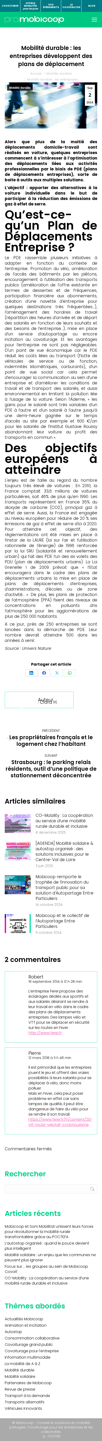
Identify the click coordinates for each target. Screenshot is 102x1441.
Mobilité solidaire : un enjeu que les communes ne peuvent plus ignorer (50, 1257)
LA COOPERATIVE (71, 6)
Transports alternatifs (24, 1402)
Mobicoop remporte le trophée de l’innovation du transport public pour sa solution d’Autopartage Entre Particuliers (64, 887)
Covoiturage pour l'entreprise (32, 1351)
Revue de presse (20, 1389)
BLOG (91, 5)
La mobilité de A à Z (22, 1363)
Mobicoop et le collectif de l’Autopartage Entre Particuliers (62, 921)
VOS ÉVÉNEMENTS (51, 6)
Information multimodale (28, 1357)
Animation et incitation (25, 1325)
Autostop (13, 1331)
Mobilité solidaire (20, 1376)
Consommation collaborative (32, 1338)
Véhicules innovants (23, 1408)
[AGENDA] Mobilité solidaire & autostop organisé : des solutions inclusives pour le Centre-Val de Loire (64, 852)
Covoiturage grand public (29, 1344)
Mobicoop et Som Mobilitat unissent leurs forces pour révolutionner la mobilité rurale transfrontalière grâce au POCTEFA (49, 1232)
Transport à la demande (27, 1395)
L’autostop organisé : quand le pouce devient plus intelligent (47, 1246)
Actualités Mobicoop (24, 1319)
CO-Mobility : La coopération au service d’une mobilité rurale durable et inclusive (64, 821)
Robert (35, 977)
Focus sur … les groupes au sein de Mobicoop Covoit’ (46, 1269)
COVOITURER (10, 5)
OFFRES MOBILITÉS (30, 6)
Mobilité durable (20, 87)
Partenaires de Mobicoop (28, 1383)
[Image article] (18, 823)
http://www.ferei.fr (45, 1033)
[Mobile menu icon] (94, 19)
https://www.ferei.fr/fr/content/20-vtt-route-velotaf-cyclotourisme (60, 1122)
